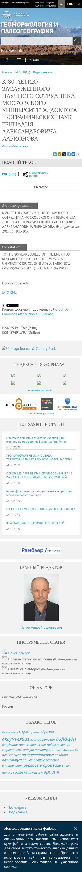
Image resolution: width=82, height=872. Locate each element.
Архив (34, 60)
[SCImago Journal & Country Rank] (41, 348)
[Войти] (61, 4)
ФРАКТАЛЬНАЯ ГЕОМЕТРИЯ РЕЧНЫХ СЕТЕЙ (35, 523)
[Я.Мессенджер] (55, 154)
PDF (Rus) (9, 174)
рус (78, 4)
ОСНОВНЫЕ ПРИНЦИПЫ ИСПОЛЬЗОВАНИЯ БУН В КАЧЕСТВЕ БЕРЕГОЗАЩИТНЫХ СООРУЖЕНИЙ (39, 475)
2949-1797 (44, 6)
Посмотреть (17, 807)
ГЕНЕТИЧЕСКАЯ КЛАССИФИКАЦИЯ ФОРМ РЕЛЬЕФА (40, 509)
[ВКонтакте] (73, 154)
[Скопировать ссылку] (78, 154)
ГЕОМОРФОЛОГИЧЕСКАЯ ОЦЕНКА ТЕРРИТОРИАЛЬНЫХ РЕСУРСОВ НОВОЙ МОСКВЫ (39, 457)
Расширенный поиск (16, 50)
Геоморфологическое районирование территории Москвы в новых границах (39, 493)
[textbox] (41, 41)
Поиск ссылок (19, 653)
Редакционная (42, 72)
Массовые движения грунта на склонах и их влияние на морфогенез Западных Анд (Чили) (36, 439)
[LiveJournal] (64, 154)
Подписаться (17, 812)
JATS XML (9, 292)
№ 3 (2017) (22, 72)
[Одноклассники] (59, 154)
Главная (7, 72)
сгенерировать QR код (36, 174)
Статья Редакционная (15, 146)
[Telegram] (69, 154)
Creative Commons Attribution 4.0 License (35, 311)
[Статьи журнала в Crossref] (47, 404)
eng (70, 4)
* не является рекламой (39, 390)
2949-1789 (44, 2)
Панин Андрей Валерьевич (41, 627)
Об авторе (41, 187)
